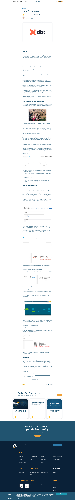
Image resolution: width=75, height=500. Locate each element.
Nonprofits (42, 456)
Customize (60, 496)
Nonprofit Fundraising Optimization (57, 459)
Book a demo (60, 1)
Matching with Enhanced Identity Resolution (34, 474)
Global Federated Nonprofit (22, 462)
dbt (31, 66)
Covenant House (21, 456)
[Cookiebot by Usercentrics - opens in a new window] (10, 498)
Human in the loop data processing (39, 373)
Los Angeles (20, 459)
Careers (42, 484)
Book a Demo (54, 490)
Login (56, 1)
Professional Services (21, 472)
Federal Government (43, 459)
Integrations (20, 473)
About (31, 484)
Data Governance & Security (44, 473)
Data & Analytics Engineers (33, 456)
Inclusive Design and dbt (38, 377)
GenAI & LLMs (54, 472)
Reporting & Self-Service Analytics (34, 472)
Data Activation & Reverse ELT (45, 472)
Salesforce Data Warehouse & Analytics (57, 456)
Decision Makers (32, 459)
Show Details (17, 498)
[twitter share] (37, 14)
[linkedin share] (36, 14)
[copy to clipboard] (34, 14)
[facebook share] (39, 14)
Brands (42, 462)
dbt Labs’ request (35, 379)
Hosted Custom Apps (55, 473)
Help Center (54, 487)
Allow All (61, 493)
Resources (54, 484)
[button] (14, 1)
